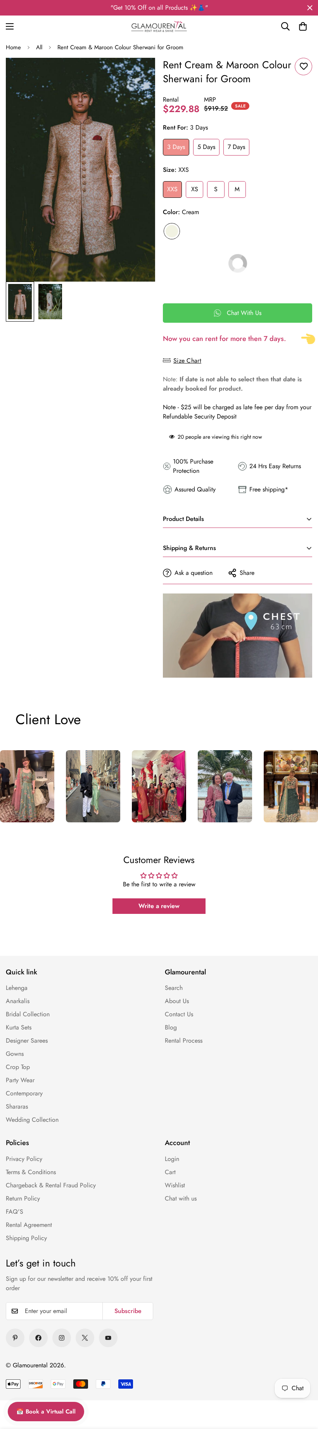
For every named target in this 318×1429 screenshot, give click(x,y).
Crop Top (18, 1066)
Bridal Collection (28, 1014)
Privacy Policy (24, 1158)
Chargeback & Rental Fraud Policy (51, 1185)
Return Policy (23, 1198)
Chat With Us (244, 312)
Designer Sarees (27, 1040)
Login (172, 1158)
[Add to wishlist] (303, 66)
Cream (172, 231)
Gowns (15, 1053)
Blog (171, 1027)
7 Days (236, 146)
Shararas (17, 1106)
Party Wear (20, 1080)
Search (174, 987)
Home (13, 47)
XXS (172, 189)
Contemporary (24, 1093)
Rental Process (183, 1040)
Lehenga (17, 987)
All (39, 47)
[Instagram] (61, 1338)
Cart (170, 1172)
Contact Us (179, 1014)
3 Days (176, 146)
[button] (303, 26)
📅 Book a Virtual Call (46, 1411)
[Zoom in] (138, 74)
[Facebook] (38, 1338)
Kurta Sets (18, 1027)
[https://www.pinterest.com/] (15, 1338)
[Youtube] (108, 1338)
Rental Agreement (29, 1224)
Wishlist (175, 1185)
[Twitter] (85, 1338)
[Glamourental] (159, 26)
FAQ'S (14, 1211)
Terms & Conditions (31, 1172)
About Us (177, 1000)
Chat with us (181, 1198)
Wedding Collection (32, 1119)
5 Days (206, 146)
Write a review (159, 905)
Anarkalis (17, 1000)
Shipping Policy (26, 1238)
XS (194, 189)
